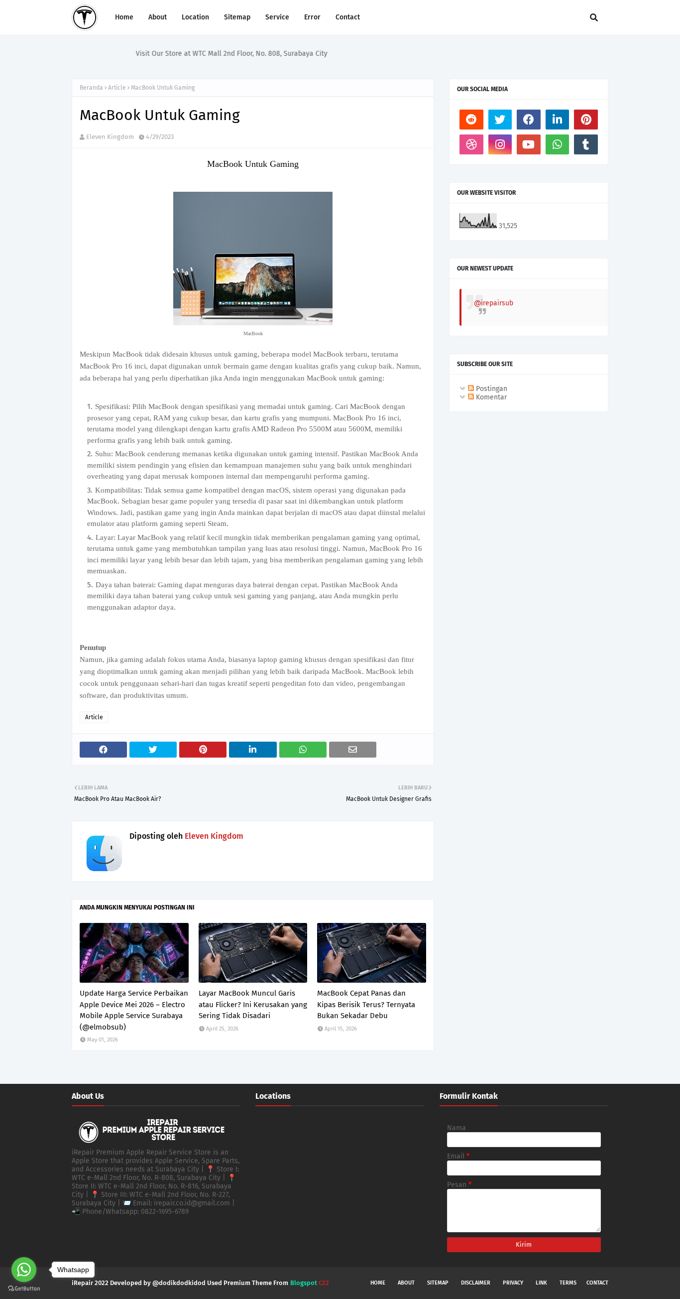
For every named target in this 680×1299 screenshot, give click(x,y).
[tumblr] (586, 144)
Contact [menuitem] (348, 17)
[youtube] (529, 144)
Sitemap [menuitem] (237, 17)
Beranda (91, 87)
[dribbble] (471, 144)
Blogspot (303, 1283)
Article (117, 87)
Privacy (513, 1283)
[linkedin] (557, 120)
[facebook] (529, 120)
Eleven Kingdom (110, 136)
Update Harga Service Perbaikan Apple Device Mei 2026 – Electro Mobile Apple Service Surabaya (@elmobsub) (134, 1010)
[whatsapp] (557, 144)
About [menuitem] (157, 17)
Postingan (490, 389)
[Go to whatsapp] (23, 1269)
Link (541, 1283)
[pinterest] (586, 120)
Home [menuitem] (124, 17)
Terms (568, 1283)
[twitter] (500, 120)
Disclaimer (475, 1283)
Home (377, 1283)
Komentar (490, 397)
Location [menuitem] (195, 17)
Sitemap (438, 1283)
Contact (597, 1283)
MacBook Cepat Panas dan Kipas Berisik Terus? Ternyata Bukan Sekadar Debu (366, 1004)
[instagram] (500, 144)
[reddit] (471, 120)
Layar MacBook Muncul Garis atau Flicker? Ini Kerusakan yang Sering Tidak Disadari (253, 1004)
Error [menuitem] (312, 17)
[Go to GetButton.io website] (24, 1289)
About (406, 1283)
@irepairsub (493, 303)
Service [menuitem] (277, 17)
